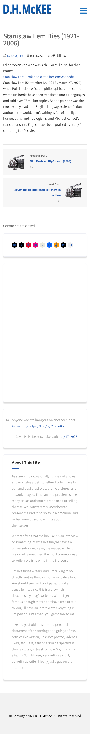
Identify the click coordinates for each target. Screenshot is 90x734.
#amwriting (20, 426)
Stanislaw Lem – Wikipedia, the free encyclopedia (39, 76)
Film (64, 56)
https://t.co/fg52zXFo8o (46, 426)
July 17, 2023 (68, 436)
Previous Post (50, 158)
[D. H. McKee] (27, 9)
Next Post (37, 189)
